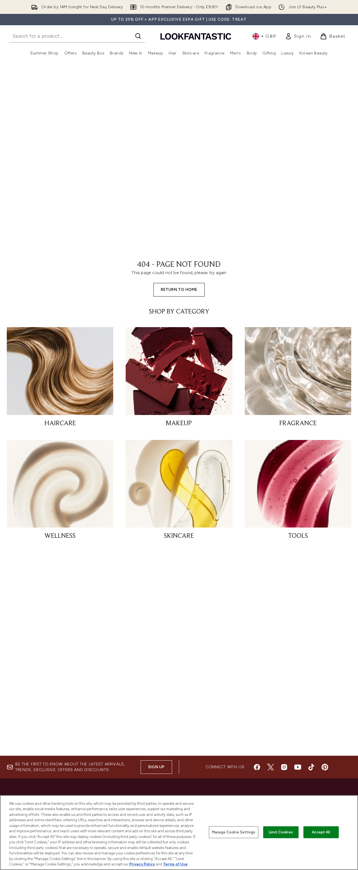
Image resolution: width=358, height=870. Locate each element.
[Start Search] (138, 36)
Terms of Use (175, 864)
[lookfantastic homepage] (195, 36)
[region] (179, 832)
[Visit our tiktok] (311, 767)
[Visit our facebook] (257, 767)
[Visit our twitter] (270, 767)
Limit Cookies (281, 832)
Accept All (321, 832)
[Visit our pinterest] (325, 767)
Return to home (179, 289)
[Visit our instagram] (284, 767)
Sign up (156, 767)
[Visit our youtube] (298, 767)
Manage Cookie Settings (233, 832)
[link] (298, 36)
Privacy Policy (142, 864)
